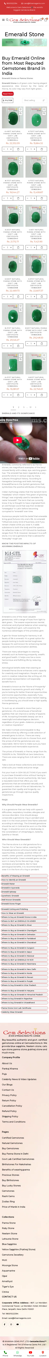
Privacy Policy (9, 1095)
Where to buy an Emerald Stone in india (19, 917)
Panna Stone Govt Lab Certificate (16, 1008)
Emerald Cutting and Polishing (15, 909)
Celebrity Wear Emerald (12, 1012)
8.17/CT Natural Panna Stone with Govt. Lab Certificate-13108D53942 (13, 185)
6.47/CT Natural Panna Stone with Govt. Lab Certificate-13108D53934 (13, 381)
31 (30, 407)
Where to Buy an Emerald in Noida (17, 973)
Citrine (5, 1292)
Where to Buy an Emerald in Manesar (18, 956)
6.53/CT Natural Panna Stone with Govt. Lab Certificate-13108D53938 (13, 283)
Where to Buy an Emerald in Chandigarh (19, 930)
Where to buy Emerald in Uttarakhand (18, 1002)
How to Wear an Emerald (13, 913)
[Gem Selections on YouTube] (17, 1324)
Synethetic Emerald (10, 896)
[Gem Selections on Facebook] (4, 1324)
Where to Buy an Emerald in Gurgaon (18, 948)
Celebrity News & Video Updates (19, 1079)
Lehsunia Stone (10, 1239)
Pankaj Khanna (10, 1068)
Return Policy (9, 1100)
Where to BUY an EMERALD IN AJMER (19, 921)
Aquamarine (8, 1270)
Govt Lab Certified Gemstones (18, 1159)
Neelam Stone (9, 1233)
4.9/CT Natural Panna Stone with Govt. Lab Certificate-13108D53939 (36, 234)
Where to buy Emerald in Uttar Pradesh (19, 985)
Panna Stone (9, 1223)
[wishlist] (41, 20)
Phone (5, 1356)
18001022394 (12, 3)
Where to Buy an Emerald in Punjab (17, 981)
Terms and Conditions (13, 1122)
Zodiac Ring (8, 1201)
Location (42, 1356)
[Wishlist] (20, 109)
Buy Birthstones (10, 1180)
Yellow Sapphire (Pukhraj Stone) (18, 1249)
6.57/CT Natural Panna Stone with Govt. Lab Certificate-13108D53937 (36, 283)
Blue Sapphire (9, 1244)
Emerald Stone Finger (11, 904)
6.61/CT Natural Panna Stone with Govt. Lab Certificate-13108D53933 (36, 381)
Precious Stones (10, 1175)
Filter (8, 100)
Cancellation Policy (12, 1106)
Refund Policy (9, 1111)
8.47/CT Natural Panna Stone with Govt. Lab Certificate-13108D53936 (13, 332)
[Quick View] (20, 113)
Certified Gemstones (13, 1138)
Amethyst (7, 1281)
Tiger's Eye (8, 1286)
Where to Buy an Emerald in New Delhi (19, 969)
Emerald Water (8, 884)
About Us (7, 1063)
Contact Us (8, 1090)
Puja (4, 1074)
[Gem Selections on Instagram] (11, 1324)
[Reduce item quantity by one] (4, 149)
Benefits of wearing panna (16, 1169)
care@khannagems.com (34, 3)
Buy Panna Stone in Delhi (15, 1154)
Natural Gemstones (12, 1143)
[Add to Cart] (18, 149)
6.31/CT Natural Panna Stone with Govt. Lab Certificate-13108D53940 (13, 234)
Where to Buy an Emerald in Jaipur (17, 952)
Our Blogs (7, 1084)
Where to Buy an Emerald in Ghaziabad (19, 942)
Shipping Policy (10, 1116)
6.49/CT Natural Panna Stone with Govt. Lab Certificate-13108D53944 (13, 135)
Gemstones (8, 1191)
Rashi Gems (8, 1196)
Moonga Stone (10, 1265)
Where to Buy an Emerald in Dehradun (18, 934)
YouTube (30, 1356)
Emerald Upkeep (9, 892)
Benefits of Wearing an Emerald (16, 876)
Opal (4, 1276)
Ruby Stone (8, 1228)
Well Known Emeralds (11, 900)
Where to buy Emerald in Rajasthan (17, 998)
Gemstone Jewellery (13, 1255)
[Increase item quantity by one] (11, 149)
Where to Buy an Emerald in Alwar (17, 925)
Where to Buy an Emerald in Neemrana (19, 964)
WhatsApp (17, 1356)
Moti (4, 1260)
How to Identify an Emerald (14, 880)
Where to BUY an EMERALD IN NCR (17, 960)
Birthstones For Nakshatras (16, 1164)
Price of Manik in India (13, 1207)
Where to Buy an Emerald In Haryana (18, 991)
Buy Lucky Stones (11, 1185)
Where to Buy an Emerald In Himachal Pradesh (22, 995)
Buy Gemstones (10, 1148)
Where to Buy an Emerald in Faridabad (19, 938)
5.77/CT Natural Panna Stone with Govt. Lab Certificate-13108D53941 (36, 185)
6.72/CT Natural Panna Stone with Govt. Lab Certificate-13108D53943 (36, 135)
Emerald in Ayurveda (10, 888)
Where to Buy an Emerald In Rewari (17, 977)
